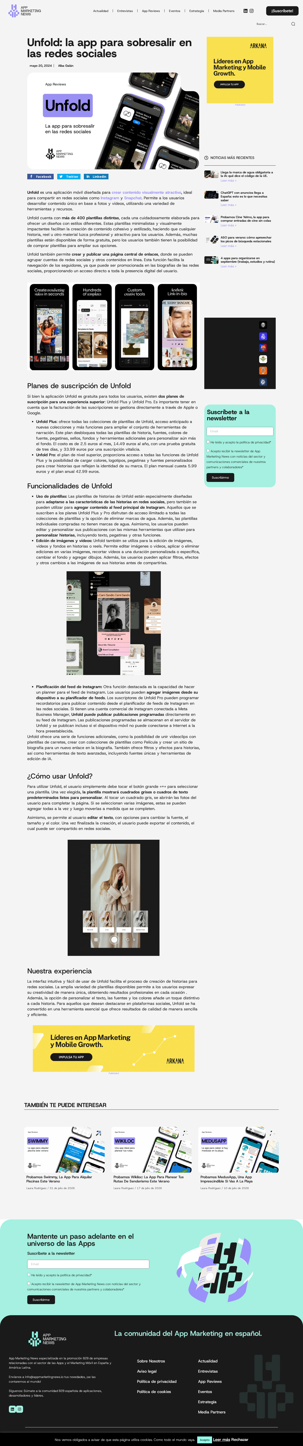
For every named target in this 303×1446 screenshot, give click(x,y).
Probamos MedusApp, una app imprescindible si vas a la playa (227, 1179)
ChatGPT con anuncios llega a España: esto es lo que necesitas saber (244, 196)
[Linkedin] (245, 10)
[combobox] (270, 24)
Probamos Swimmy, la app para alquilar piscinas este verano (59, 1179)
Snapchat (133, 198)
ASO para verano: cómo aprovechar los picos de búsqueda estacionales (246, 239)
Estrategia (196, 11)
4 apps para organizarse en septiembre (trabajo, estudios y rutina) (248, 260)
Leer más (221, 1439)
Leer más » (228, 180)
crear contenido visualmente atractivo (146, 192)
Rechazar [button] (239, 1439)
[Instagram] (251, 10)
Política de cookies (154, 1391)
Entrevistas (125, 11)
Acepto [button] (204, 1440)
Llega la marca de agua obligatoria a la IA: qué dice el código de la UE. (247, 174)
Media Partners (223, 11)
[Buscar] (293, 24)
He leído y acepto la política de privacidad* (241, 442)
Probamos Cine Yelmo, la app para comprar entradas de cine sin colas (246, 219)
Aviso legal (147, 1371)
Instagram (110, 198)
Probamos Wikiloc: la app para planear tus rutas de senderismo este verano (149, 1179)
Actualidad (100, 11)
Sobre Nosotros (151, 1361)
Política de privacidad (157, 1381)
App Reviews (151, 11)
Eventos (174, 11)
